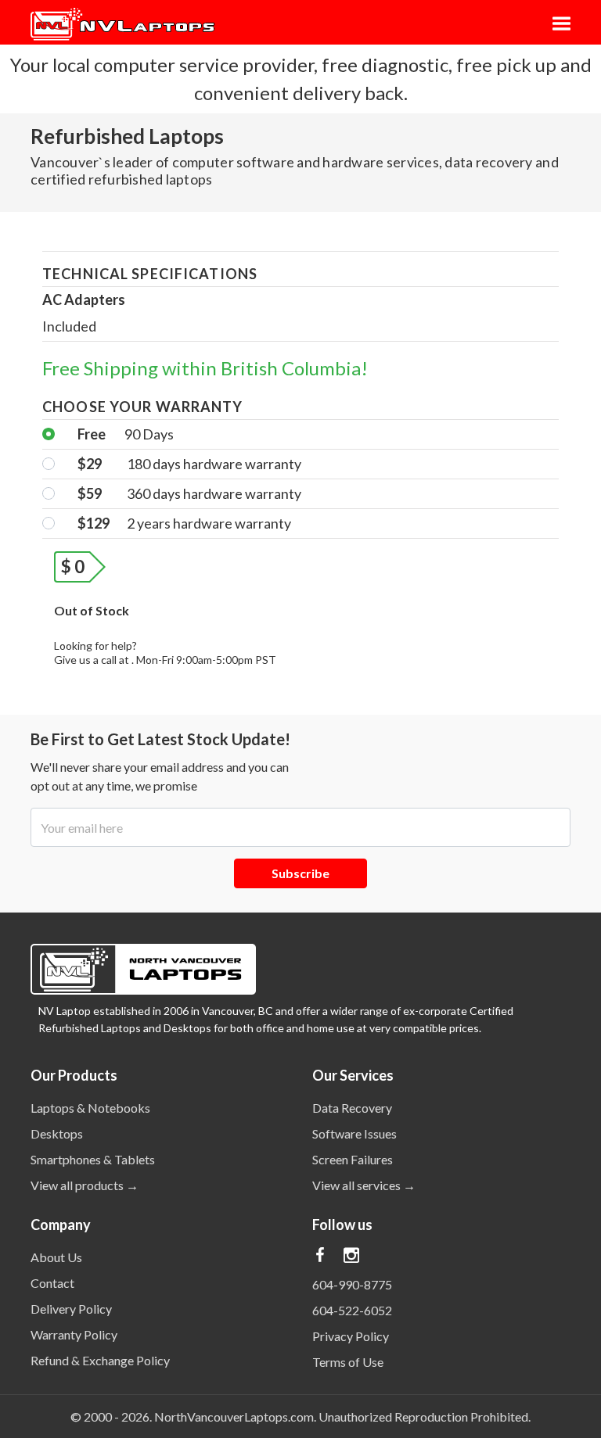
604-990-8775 (352, 1284)
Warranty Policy (74, 1334)
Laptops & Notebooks (90, 1107)
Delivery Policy (71, 1308)
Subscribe (300, 873)
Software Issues (354, 1133)
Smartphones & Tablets (93, 1159)
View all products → (85, 1185)
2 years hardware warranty (184, 523)
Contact (52, 1282)
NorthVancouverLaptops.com (234, 1416)
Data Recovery (352, 1107)
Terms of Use (347, 1361)
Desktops (57, 1133)
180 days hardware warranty (189, 463)
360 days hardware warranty (189, 493)
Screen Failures (352, 1159)
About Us (56, 1257)
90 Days (125, 434)
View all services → (364, 1185)
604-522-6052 (352, 1310)
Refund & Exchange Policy (100, 1360)
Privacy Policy (350, 1336)
